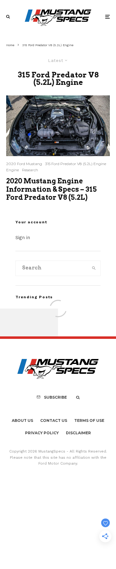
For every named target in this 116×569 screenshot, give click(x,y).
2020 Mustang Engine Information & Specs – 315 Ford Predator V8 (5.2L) (51, 189)
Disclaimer (78, 433)
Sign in (22, 237)
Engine (12, 170)
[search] (93, 268)
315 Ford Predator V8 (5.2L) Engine (75, 163)
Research (30, 170)
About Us (22, 420)
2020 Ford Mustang (24, 163)
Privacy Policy (42, 433)
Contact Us (53, 420)
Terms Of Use (89, 420)
